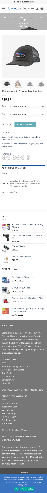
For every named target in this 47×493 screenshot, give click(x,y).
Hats (29, 17)
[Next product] (21, 25)
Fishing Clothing (24, 137)
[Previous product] (26, 25)
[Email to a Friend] (18, 157)
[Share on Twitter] (14, 157)
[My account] (37, 8)
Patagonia (31, 144)
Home (7, 17)
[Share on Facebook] (9, 157)
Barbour (9, 144)
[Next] (41, 56)
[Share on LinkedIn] (28, 157)
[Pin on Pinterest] (23, 157)
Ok (16, 489)
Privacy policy (27, 489)
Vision (10, 146)
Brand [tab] (5, 173)
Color (4, 106)
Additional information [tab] (14, 168)
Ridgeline (39, 144)
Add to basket (25, 124)
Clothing (18, 17)
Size (3, 114)
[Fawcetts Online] (21, 8)
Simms (4, 146)
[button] (3, 8)
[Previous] (6, 56)
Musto (24, 144)
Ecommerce (23, 472)
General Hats (7, 140)
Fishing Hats (35, 137)
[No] (43, 484)
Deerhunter (17, 144)
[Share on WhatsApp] (4, 157)
